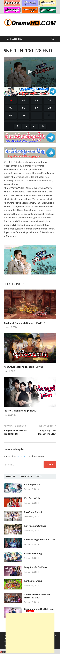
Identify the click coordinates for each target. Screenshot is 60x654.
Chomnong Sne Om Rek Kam (38, 608)
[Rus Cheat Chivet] (13, 512)
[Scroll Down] (42, 126)
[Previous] (25, 126)
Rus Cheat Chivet (33, 512)
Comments (26, 476)
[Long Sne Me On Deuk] (13, 567)
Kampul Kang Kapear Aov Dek (39, 539)
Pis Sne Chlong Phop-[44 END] (20, 410)
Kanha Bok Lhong (33, 580)
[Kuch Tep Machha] (13, 484)
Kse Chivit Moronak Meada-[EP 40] (23, 366)
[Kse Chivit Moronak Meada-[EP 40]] (30, 349)
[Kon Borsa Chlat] (13, 498)
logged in (20, 456)
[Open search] (53, 39)
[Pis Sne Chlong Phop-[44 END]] (30, 392)
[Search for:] (30, 464)
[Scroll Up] (17, 126)
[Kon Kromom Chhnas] (13, 526)
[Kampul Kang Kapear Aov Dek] (13, 539)
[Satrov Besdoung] (13, 553)
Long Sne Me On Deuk (35, 567)
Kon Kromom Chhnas (35, 525)
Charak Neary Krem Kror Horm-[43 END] (37, 596)
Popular (10, 476)
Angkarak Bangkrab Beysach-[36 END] (25, 323)
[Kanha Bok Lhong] (13, 581)
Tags (38, 476)
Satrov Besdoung (33, 553)
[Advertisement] (30, 633)
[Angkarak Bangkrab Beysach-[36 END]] (30, 305)
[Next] (34, 126)
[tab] (11, 476)
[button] (30, 72)
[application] (30, 72)
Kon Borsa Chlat (32, 498)
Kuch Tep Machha (33, 484)
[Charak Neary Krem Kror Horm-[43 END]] (13, 594)
